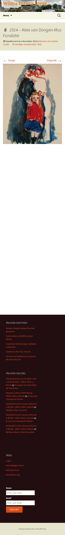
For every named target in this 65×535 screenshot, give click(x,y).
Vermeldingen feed (14, 465)
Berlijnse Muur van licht (16, 410)
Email (8, 498)
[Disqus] (32, 191)
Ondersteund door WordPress (32, 528)
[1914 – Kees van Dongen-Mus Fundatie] (32, 103)
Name (9, 488)
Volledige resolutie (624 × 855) (28, 44)
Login (8, 460)
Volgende (54, 60)
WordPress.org (13, 474)
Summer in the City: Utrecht (18, 351)
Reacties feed (12, 470)
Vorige (9, 60)
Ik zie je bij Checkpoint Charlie (19, 421)
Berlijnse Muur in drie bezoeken (20, 432)
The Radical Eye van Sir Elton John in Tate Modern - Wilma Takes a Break (21, 381)
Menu (6, 15)
